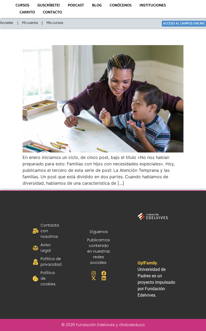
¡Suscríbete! (48, 5)
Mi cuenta (30, 23)
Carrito (27, 12)
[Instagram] (93, 273)
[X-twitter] (93, 278)
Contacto (52, 12)
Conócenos (120, 5)
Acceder (6, 23)
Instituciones (152, 5)
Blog (97, 5)
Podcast (76, 5)
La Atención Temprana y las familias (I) (100, 35)
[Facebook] (103, 273)
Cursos (22, 5)
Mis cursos (54, 23)
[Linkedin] (103, 278)
